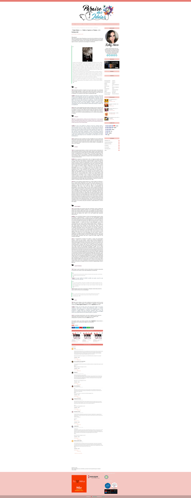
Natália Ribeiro (74, 34)
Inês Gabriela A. (77, 386)
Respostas (76, 358)
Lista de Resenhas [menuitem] (79, 24)
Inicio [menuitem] (73, 24)
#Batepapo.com (112, 140)
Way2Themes (95, 496)
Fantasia (105, 84)
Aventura (113, 80)
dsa (75, 348)
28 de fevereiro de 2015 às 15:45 (78, 427)
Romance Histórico (107, 92)
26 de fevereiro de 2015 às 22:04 (78, 373)
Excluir (79, 357)
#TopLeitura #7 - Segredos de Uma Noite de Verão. (97, 340)
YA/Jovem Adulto (107, 94)
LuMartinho (76, 426)
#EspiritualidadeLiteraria (112, 142)
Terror (113, 88)
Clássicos (113, 82)
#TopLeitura (112, 145)
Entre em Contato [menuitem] (99, 24)
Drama (113, 83)
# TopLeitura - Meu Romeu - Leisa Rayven (76, 340)
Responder (75, 357)
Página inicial (74, 27)
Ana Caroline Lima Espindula (79, 361)
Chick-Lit (105, 90)
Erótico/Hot (114, 91)
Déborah (75, 372)
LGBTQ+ (105, 91)
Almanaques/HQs (107, 80)
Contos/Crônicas (107, 82)
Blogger (103, 496)
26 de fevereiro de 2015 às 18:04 (78, 349)
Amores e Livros (77, 411)
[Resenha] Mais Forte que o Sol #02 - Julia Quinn (114, 118)
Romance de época (115, 93)
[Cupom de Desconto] (79, 492)
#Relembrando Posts (112, 143)
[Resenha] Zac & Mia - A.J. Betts (113, 112)
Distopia (105, 83)
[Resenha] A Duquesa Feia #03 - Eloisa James (113, 109)
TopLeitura (78, 27)
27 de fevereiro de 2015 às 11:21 (78, 387)
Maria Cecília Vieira (78, 440)
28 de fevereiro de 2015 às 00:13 (78, 412)
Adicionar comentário (78, 453)
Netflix (112, 150)
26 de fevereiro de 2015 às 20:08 (78, 362)
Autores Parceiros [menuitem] (91, 24)
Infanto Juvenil (106, 86)
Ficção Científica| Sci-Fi (115, 85)
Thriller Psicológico (115, 89)
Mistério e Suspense (115, 87)
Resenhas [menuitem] (84, 24)
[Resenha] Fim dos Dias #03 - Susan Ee (113, 100)
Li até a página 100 (112, 148)
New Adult (113, 92)
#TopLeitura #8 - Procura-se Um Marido (86, 340)
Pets (105, 87)
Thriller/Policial (106, 88)
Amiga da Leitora (77, 398)
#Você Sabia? (112, 147)
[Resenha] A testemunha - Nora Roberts (113, 104)
